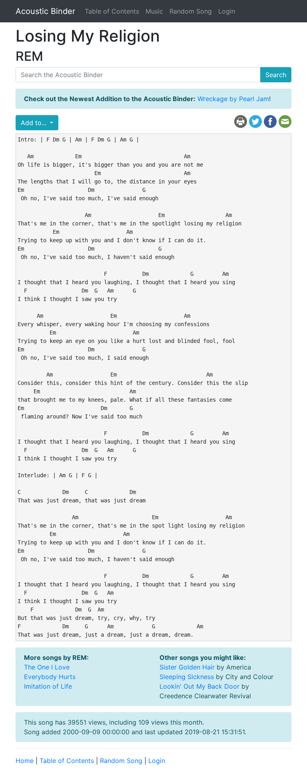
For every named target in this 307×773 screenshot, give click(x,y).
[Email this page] (285, 121)
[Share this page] (270, 121)
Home (25, 761)
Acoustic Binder (45, 11)
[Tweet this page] (255, 121)
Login (226, 11)
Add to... (34, 123)
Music (154, 11)
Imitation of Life (48, 686)
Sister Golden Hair (187, 667)
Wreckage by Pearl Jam (233, 99)
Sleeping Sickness (186, 677)
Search (275, 75)
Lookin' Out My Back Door (199, 686)
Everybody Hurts (50, 677)
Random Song (190, 11)
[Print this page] (240, 121)
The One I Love (47, 667)
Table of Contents (112, 11)
